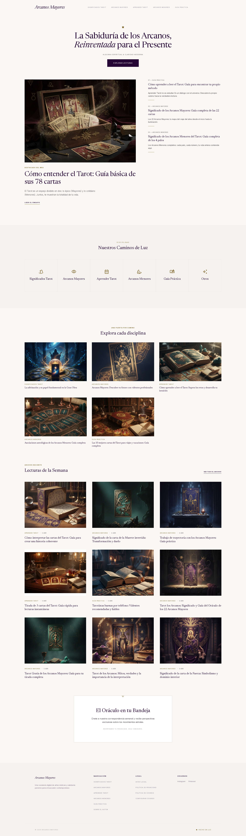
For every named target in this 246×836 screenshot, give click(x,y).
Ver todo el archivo (212, 472)
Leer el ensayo (32, 202)
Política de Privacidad (146, 787)
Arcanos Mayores (50, 7)
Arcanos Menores (161, 7)
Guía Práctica (181, 7)
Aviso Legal (141, 782)
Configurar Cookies (145, 798)
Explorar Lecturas (122, 63)
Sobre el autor (101, 809)
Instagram (181, 781)
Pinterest (192, 781)
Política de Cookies (145, 793)
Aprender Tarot (140, 7)
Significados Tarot (97, 7)
